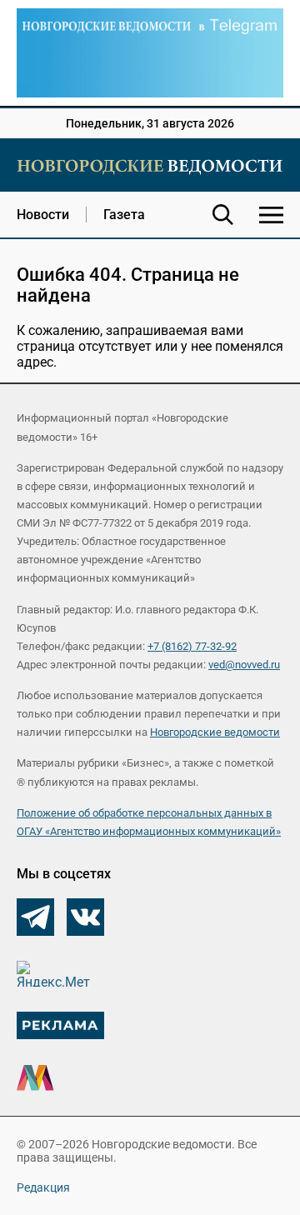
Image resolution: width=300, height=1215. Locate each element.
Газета (124, 214)
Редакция (43, 1187)
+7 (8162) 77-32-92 (192, 646)
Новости (43, 214)
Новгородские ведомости (215, 732)
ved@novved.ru (244, 664)
